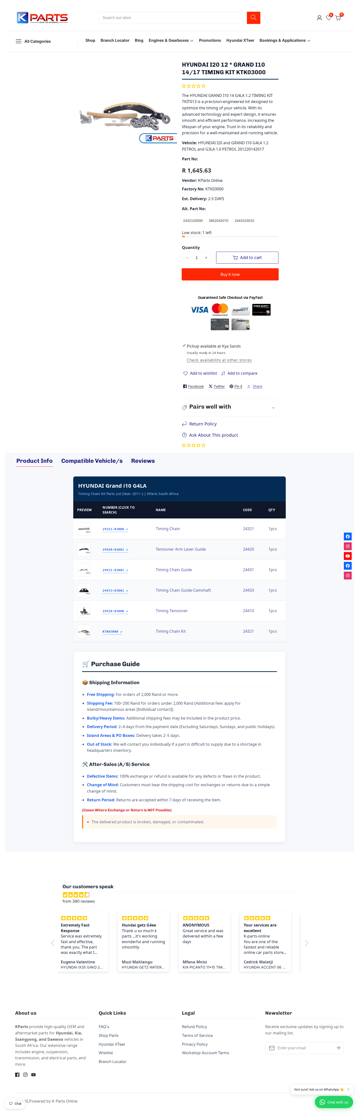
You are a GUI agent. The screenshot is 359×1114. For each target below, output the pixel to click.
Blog (139, 40)
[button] (193, 86)
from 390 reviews (79, 901)
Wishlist (106, 1052)
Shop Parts (108, 1035)
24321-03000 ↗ (115, 529)
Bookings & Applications (283, 40)
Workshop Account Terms (205, 1052)
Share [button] (257, 386)
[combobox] (180, 18)
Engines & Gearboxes (169, 40)
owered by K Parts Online (54, 1101)
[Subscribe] (338, 1047)
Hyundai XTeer (240, 40)
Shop (90, 40)
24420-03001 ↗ (115, 549)
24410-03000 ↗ (115, 611)
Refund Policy (194, 1026)
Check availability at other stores (219, 360)
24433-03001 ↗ (115, 590)
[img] (182, 895)
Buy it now (230, 274)
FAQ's (104, 1026)
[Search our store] (253, 18)
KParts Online (210, 180)
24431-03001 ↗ (115, 570)
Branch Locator (115, 40)
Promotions (210, 40)
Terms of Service (197, 1035)
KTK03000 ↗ (112, 631)
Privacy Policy (195, 1044)
